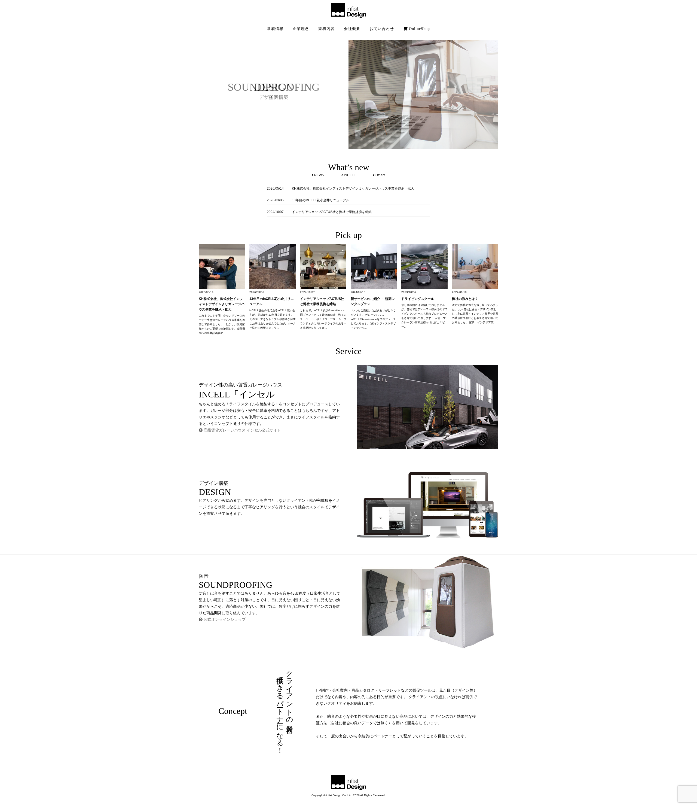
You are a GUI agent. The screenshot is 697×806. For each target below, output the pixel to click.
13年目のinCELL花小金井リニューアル (320, 200)
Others (380, 175)
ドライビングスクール (417, 299)
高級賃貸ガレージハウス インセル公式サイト (242, 430)
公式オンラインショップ (224, 619)
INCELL (349, 175)
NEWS (318, 175)
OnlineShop (419, 29)
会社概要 (352, 29)
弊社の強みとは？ (465, 299)
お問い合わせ (381, 29)
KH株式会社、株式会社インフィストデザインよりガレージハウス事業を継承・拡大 (353, 188)
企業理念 (301, 29)
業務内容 (326, 29)
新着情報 (275, 29)
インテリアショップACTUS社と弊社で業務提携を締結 (332, 212)
